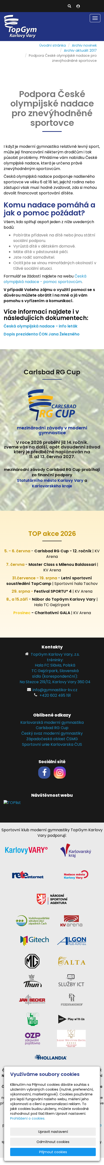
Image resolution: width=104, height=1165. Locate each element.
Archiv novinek (84, 45)
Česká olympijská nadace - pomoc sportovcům (45, 278)
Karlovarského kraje (52, 486)
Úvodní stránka (52, 45)
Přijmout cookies (53, 1152)
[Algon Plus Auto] (71, 941)
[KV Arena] (71, 920)
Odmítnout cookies (53, 1141)
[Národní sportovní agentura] (52, 899)
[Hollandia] (51, 1057)
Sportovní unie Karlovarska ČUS (52, 744)
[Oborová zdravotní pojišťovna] (32, 1038)
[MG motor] (32, 961)
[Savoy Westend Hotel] (71, 1038)
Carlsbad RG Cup (52, 728)
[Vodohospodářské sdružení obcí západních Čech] (32, 920)
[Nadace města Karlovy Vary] (76, 874)
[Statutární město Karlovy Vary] (26, 850)
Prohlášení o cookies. (27, 1118)
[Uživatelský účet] (78, 6)
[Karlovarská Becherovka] (32, 999)
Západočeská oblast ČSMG (52, 739)
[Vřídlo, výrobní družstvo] (32, 1019)
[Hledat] (69, 6)
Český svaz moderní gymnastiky (52, 733)
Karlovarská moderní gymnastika (52, 722)
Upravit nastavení (53, 1131)
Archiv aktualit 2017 (80, 50)
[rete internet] (28, 874)
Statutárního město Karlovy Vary (50, 480)
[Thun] (32, 980)
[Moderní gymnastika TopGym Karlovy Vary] (20, 26)
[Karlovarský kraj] (76, 850)
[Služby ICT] (71, 980)
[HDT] (71, 1019)
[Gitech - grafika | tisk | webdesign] (34, 941)
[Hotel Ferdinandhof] (71, 999)
